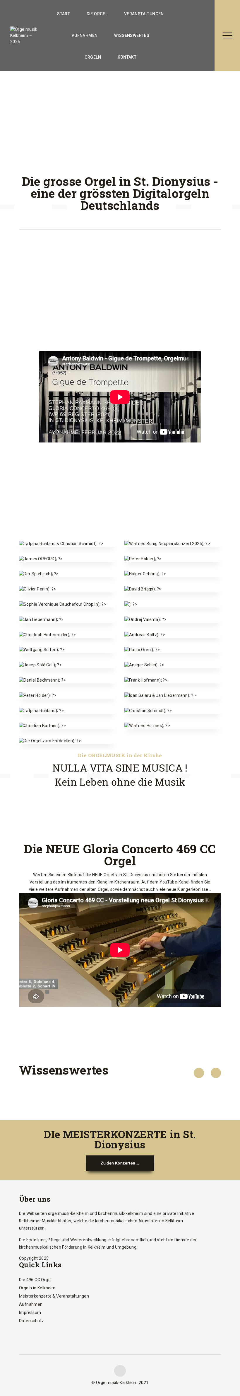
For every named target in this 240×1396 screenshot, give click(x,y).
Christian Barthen (67, 716)
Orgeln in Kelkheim (37, 1288)
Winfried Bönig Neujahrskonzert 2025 (173, 530)
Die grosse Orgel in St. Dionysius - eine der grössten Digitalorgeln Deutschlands (120, 193)
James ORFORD (67, 550)
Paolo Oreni (172, 641)
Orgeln (93, 57)
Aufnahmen (85, 35)
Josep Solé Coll (67, 656)
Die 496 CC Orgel (35, 1279)
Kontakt (127, 57)
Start (63, 13)
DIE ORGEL (97, 13)
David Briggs (172, 580)
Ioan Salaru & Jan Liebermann (172, 682)
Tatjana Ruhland (67, 701)
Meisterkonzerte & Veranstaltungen (54, 1296)
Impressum (30, 1312)
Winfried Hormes (173, 716)
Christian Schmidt (173, 701)
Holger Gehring (173, 565)
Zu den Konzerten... (120, 1163)
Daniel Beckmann (67, 671)
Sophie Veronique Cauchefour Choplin (67, 591)
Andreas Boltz (172, 626)
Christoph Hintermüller (67, 622)
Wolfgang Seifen (67, 641)
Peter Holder (173, 550)
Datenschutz (31, 1320)
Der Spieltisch (67, 565)
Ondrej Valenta (172, 610)
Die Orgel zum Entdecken (67, 728)
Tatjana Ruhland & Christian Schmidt (67, 530)
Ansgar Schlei (172, 656)
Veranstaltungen (144, 13)
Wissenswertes (131, 35)
